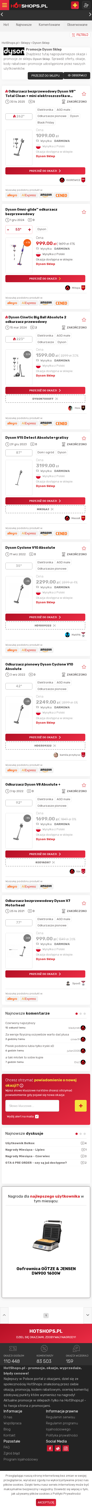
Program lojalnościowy (21, 1459)
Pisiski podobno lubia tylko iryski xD (29, 1046)
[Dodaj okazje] (75, 5)
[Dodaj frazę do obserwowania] (81, 1106)
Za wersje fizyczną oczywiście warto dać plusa (37, 1034)
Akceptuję (46, 1502)
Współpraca (12, 1423)
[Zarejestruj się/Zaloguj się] (86, 5)
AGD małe (63, 109)
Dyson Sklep (41, 42)
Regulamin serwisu (60, 1417)
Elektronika (45, 109)
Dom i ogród (46, 452)
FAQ (7, 1447)
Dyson (74, 116)
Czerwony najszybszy (20, 1023)
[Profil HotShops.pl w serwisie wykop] (58, 1448)
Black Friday (46, 122)
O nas (8, 1417)
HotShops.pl (10, 42)
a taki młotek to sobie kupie (24, 1057)
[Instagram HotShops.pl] (66, 1448)
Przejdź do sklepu (45, 75)
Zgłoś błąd (12, 1453)
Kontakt (9, 1435)
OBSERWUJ (79, 75)
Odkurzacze (46, 342)
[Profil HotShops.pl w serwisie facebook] (50, 1448)
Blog (7, 1429)
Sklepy (25, 42)
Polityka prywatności (62, 1435)
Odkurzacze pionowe (52, 116)
